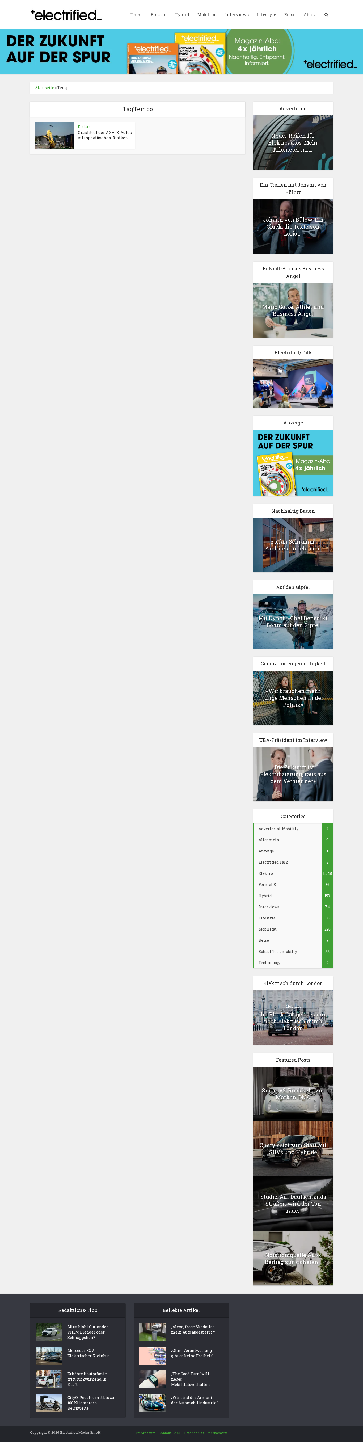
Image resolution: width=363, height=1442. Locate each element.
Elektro (158, 14)
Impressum (146, 1433)
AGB (178, 1433)
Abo (307, 14)
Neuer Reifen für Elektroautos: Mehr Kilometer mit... (293, 142)
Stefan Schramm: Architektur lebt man (293, 545)
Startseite (44, 87)
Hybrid (181, 14)
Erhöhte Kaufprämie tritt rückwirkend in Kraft (87, 1379)
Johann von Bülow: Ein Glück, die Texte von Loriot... (293, 226)
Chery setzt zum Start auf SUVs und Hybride (293, 1148)
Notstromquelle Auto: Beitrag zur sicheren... (293, 1258)
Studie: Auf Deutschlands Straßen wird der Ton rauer (293, 1203)
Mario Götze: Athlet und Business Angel (293, 310)
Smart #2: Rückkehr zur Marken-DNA (293, 1094)
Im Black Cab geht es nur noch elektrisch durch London (293, 1021)
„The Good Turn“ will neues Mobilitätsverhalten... (191, 1379)
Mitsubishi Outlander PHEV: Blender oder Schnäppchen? (87, 1332)
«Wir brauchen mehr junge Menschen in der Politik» (293, 697)
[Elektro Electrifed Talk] (293, 383)
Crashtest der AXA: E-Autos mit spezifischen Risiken (105, 135)
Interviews (237, 14)
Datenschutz (194, 1433)
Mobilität (207, 14)
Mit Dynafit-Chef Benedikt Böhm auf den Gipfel (293, 621)
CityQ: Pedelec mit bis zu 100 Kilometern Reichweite (90, 1403)
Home (136, 14)
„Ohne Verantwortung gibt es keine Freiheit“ (192, 1353)
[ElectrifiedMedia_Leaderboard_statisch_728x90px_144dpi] (181, 51)
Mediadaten (217, 1433)
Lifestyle (266, 14)
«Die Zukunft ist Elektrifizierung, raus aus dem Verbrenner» (293, 774)
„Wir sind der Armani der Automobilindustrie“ (194, 1400)
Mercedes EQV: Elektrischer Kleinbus (88, 1353)
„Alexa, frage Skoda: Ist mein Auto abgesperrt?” (193, 1329)
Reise (290, 14)
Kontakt (164, 1433)
